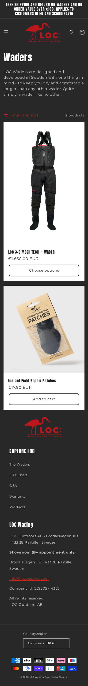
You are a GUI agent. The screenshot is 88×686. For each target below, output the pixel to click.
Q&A (13, 486)
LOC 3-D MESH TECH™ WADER (31, 252)
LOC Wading (37, 677)
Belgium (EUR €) (41, 643)
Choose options (44, 270)
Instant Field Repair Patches (32, 381)
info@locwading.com (29, 578)
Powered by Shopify (56, 677)
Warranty (17, 496)
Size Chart (18, 475)
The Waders (19, 464)
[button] (6, 32)
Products (17, 507)
